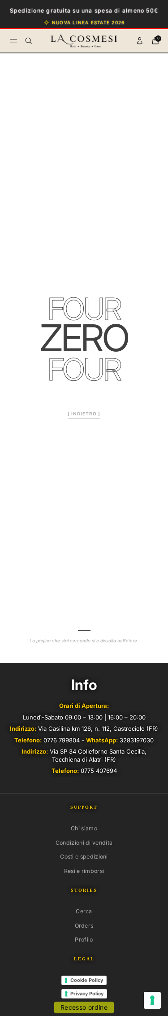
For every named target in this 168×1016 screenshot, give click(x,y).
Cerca (84, 911)
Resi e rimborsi (84, 871)
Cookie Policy (86, 980)
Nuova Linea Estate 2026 (88, 22)
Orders (84, 925)
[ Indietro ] (84, 413)
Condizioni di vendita (84, 842)
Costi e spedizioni (84, 856)
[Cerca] (29, 41)
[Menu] (14, 40)
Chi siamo (84, 828)
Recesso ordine (84, 1007)
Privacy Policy (86, 993)
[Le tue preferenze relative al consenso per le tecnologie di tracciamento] (152, 1000)
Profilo (84, 939)
